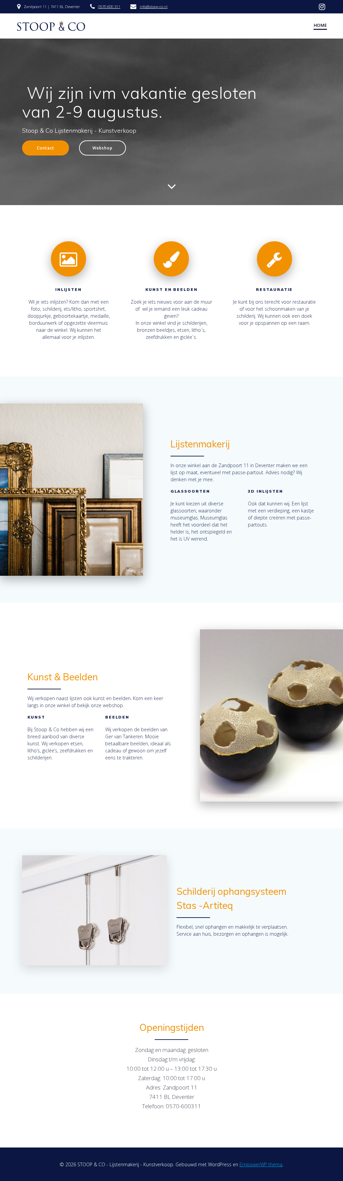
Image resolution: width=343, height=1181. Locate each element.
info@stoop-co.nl (153, 6)
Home (320, 25)
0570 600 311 (109, 6)
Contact (45, 147)
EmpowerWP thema (260, 1164)
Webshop (102, 147)
